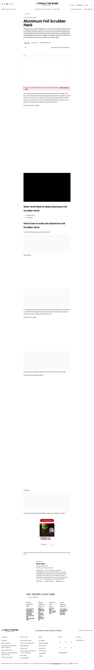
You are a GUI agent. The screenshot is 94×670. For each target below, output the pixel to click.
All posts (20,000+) (24, 658)
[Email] (12, 4)
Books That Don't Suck (6, 650)
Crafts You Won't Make (25, 640)
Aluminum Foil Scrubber (31, 552)
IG (60, 642)
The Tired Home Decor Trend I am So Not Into (52, 610)
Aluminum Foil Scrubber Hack (43, 552)
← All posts (27, 13)
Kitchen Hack (63, 552)
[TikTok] (4, 4)
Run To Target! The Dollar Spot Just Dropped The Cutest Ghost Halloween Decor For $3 (41, 614)
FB (65, 647)
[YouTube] (9, 4)
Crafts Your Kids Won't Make (27, 643)
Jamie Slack (40, 564)
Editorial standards (43, 643)
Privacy (65, 667)
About (86, 5)
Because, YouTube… (6, 643)
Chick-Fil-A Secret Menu (7, 657)
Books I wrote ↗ (43, 645)
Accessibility (89, 667)
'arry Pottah (4, 640)
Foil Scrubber (57, 552)
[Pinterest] (7, 4)
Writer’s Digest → (49, 581)
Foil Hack (52, 552)
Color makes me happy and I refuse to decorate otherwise (64, 611)
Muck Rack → (39, 581)
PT (71, 642)
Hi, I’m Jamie (42, 640)
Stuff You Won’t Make (30, 17)
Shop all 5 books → (80, 640)
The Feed (72, 5)
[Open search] (91, 5)
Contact (41, 656)
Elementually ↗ (42, 653)
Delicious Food (23, 648)
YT (60, 647)
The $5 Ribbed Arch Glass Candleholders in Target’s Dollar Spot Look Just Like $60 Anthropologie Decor (30, 614)
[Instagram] (2, 4)
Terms (70, 667)
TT (65, 642)
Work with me (42, 648)
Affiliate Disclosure (78, 667)
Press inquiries (42, 651)
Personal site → (60, 581)
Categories (79, 5)
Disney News (23, 655)
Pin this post (47, 521)
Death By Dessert (24, 645)
